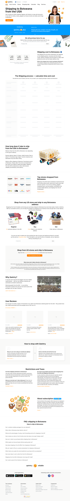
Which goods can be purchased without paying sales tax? (19, 442)
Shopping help (25, 4)
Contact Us (53, 485)
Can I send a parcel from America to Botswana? (16, 460)
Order (29, 229)
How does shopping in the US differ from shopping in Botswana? (20, 445)
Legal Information (8, 492)
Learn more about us (10, 290)
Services (43, 4)
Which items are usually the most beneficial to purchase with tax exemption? (23, 451)
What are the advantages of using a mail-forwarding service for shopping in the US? (25, 433)
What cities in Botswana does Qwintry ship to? (16, 430)
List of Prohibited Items (25, 494)
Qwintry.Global (38, 491)
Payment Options (24, 488)
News (6, 494)
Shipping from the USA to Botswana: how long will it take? (19, 457)
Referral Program (54, 486)
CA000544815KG (33, 332)
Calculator (33, 4)
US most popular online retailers (31, 252)
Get (7, 229)
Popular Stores (23, 489)
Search (54, 1)
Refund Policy (8, 489)
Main (6, 4)
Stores (19, 4)
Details (40, 358)
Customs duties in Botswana (43, 386)
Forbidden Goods (9, 386)
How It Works (23, 486)
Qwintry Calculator (39, 486)
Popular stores (40, 191)
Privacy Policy (8, 491)
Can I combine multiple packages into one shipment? (17, 427)
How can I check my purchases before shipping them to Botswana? (21, 439)
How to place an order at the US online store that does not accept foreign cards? (24, 436)
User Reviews (8, 486)
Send (47, 43)
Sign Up (63, 1)
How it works (12, 4)
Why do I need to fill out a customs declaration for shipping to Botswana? (22, 448)
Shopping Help (22, 237)
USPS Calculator (39, 488)
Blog (39, 4)
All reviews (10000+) (10, 307)
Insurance (22, 492)
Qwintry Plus (38, 485)
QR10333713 (10, 333)
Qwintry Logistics (54, 488)
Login (59, 1)
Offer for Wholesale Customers (57, 489)
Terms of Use (8, 488)
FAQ (21, 485)
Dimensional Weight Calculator (41, 489)
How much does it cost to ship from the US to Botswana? (18, 454)
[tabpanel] (35, 30)
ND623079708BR (53, 333)
